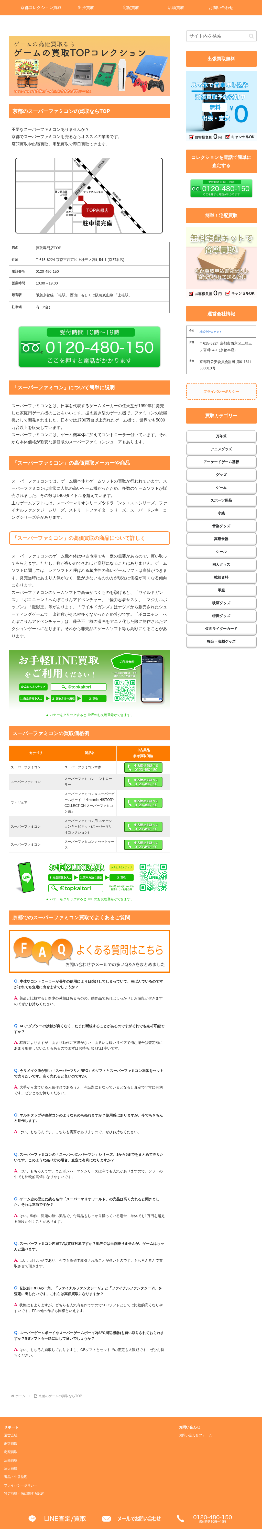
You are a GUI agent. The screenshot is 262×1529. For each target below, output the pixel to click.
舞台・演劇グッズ (221, 641)
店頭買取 (10, 1460)
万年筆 (221, 436)
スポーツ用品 (221, 500)
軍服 (221, 590)
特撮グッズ (221, 616)
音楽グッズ (221, 526)
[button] (251, 36)
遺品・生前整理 (15, 1477)
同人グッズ (221, 564)
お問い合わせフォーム (195, 1435)
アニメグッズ (221, 449)
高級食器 (221, 539)
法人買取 (10, 1469)
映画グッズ (221, 603)
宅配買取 (10, 1452)
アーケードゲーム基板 (221, 462)
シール (221, 552)
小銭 (221, 513)
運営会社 (10, 1435)
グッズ (221, 475)
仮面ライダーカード (221, 628)
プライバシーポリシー (221, 391)
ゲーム (221, 487)
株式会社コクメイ (211, 331)
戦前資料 (221, 577)
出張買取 (10, 1444)
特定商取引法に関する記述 (24, 1493)
